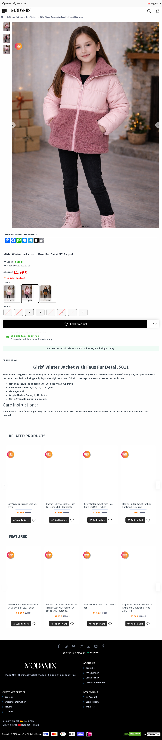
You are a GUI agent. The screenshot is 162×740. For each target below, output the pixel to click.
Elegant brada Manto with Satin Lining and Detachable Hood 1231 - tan (137, 607)
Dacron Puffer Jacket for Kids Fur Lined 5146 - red (136, 505)
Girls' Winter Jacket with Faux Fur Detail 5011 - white (98, 505)
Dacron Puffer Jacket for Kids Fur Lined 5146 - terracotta (60, 505)
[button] (13, 125)
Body (7, 306)
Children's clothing (15, 17)
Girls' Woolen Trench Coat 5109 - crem (23, 505)
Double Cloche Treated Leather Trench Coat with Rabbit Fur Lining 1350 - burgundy (61, 607)
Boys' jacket (31, 17)
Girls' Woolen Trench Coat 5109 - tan (100, 606)
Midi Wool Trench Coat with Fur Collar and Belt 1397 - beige (23, 606)
